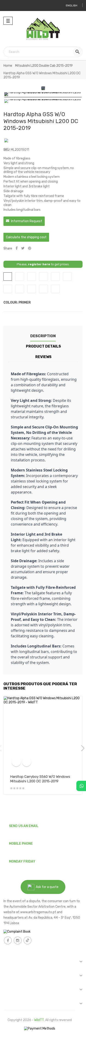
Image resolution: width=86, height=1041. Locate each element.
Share (17, 248)
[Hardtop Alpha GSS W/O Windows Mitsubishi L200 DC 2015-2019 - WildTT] (43, 94)
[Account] (8, 5)
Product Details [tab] (43, 346)
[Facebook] (8, 940)
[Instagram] (18, 940)
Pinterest (29, 248)
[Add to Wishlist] (26, 761)
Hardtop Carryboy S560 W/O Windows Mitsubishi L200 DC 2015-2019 (40, 779)
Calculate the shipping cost (26, 237)
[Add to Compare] (16, 761)
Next (81, 748)
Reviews (43, 357)
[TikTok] (27, 940)
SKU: (6, 150)
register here (39, 264)
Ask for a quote (46, 887)
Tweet (23, 248)
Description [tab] (43, 336)
